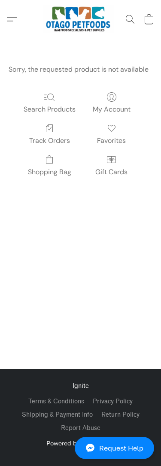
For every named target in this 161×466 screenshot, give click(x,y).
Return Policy (120, 414)
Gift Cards (111, 171)
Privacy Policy (113, 401)
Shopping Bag (49, 171)
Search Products (50, 109)
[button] (80, 448)
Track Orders (49, 140)
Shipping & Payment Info (57, 414)
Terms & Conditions (56, 401)
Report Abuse (80, 428)
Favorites (111, 140)
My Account (112, 109)
